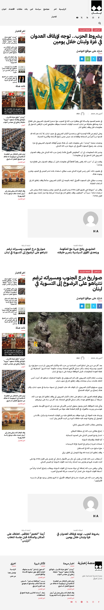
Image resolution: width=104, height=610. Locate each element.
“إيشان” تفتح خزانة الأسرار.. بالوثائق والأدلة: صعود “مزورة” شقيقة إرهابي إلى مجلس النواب (9, 40)
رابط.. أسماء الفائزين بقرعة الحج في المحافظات (32, 594)
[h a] (83, 114)
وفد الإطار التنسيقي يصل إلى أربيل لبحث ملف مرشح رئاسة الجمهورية (10, 60)
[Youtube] (77, 18)
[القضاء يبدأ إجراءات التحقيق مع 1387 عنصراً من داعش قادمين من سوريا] (21, 69)
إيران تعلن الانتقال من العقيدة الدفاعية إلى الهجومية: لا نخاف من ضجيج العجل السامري (10, 50)
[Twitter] (81, 18)
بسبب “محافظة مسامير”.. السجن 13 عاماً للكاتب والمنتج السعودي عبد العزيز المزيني (33, 583)
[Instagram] (93, 18)
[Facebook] (99, 18)
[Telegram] (82, 58)
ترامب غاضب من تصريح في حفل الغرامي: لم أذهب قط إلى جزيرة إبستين (9, 79)
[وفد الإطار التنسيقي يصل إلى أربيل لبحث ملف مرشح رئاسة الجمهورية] (21, 59)
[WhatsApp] (87, 58)
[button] (99, 23)
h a (77, 114)
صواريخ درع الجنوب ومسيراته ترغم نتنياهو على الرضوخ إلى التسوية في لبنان (25, 250)
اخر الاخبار (21, 162)
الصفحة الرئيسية (85, 30)
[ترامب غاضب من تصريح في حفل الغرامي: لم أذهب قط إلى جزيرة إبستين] (21, 79)
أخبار (23, 125)
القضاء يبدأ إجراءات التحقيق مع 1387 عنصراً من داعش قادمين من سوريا (9, 69)
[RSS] (87, 18)
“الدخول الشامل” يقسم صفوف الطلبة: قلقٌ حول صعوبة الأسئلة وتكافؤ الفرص (33, 572)
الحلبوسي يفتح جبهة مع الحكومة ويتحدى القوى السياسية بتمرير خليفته (78, 250)
